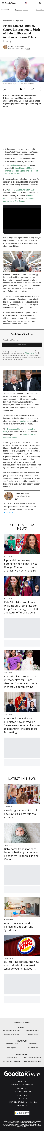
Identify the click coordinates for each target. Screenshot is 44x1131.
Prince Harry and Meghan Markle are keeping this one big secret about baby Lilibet (21, 171)
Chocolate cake (32, 1043)
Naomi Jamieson (17, 46)
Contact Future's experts (22, 1085)
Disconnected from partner (32, 1061)
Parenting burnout (11, 1057)
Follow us (25, 89)
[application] (22, 218)
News (28, 49)
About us (22, 1081)
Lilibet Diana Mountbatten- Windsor (23, 190)
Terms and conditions (22, 1092)
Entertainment (7, 20)
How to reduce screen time (11, 1030)
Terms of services (27, 351)
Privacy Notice (29, 353)
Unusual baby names (32, 1030)
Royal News (19, 20)
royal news (14, 165)
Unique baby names (21, 10)
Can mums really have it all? (11, 1061)
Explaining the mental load (32, 1057)
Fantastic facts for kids (11, 1034)
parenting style (24, 421)
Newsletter (36, 89)
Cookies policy (22, 1098)
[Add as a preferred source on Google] (22, 1113)
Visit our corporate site (29, 1122)
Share (8, 89)
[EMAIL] (17, 498)
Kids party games (32, 1034)
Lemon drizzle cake (12, 1043)
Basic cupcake (11, 1047)
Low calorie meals (32, 1047)
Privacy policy (22, 1095)
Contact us (22, 1088)
